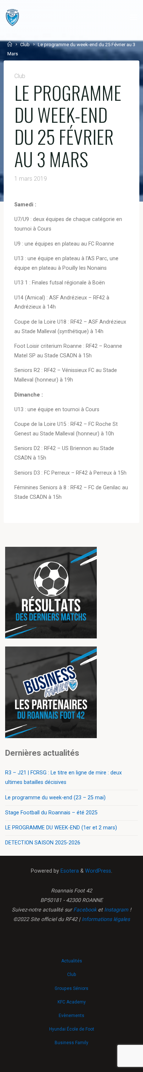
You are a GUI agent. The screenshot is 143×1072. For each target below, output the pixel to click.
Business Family (71, 1042)
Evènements (71, 1015)
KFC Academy (72, 1002)
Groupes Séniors (71, 988)
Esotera (69, 871)
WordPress (98, 871)
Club (25, 44)
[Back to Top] (71, 957)
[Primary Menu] (133, 17)
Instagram (116, 910)
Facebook (84, 910)
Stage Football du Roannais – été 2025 (51, 813)
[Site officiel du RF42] (12, 17)
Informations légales (106, 919)
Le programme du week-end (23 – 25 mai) (55, 798)
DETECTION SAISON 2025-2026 (42, 843)
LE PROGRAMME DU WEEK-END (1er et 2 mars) (61, 828)
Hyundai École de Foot (71, 1029)
